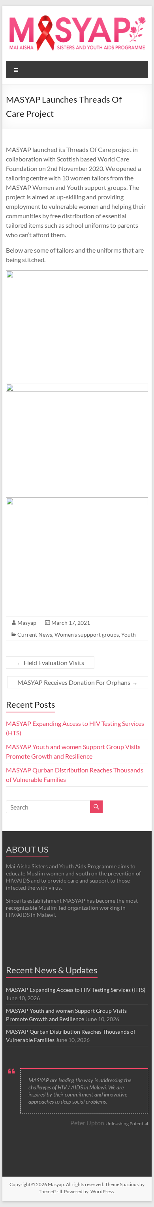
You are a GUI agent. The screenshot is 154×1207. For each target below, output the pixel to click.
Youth (128, 634)
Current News (34, 634)
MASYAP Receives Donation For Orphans (77, 682)
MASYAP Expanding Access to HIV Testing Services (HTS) (75, 989)
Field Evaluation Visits (50, 662)
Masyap (26, 622)
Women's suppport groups (86, 634)
